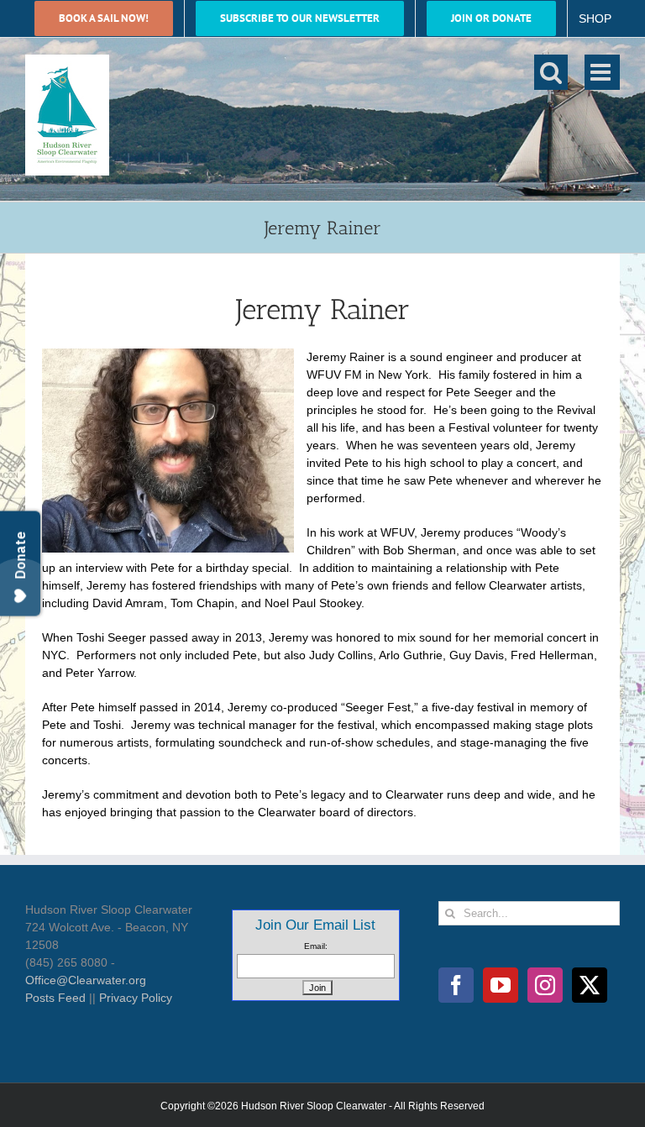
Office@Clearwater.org (85, 980)
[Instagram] (545, 985)
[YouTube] (500, 985)
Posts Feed (55, 997)
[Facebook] (456, 985)
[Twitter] (589, 985)
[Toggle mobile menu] (602, 72)
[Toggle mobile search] (551, 72)
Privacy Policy (135, 997)
